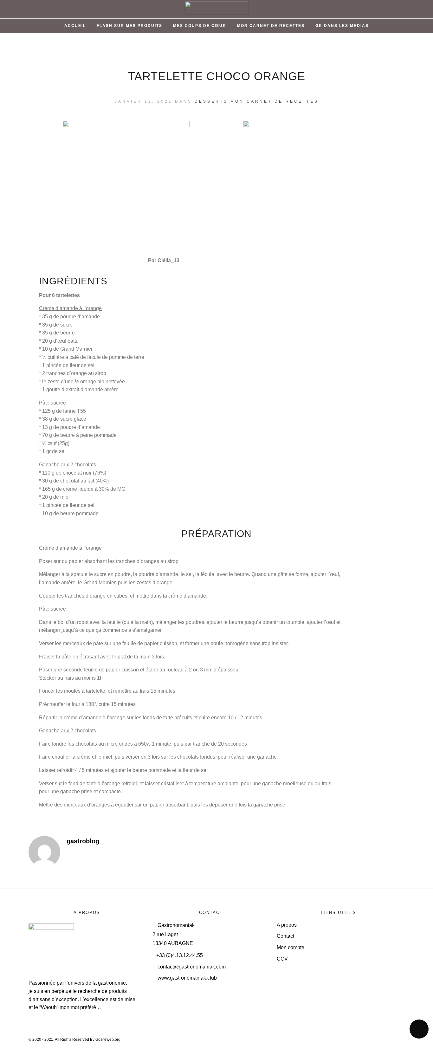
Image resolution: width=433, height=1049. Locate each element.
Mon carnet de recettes (274, 101)
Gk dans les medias (342, 25)
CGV (282, 959)
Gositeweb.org (107, 1039)
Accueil (75, 25)
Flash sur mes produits (129, 25)
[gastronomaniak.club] (52, 928)
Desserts (211, 101)
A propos (287, 925)
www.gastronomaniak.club (186, 978)
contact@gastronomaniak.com (191, 966)
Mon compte (290, 947)
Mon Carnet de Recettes (271, 25)
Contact (285, 936)
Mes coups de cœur (199, 25)
